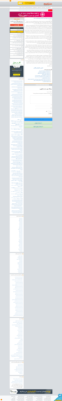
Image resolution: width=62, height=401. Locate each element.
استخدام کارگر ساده (20, 258)
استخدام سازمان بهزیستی (20, 335)
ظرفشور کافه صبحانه (18, 35)
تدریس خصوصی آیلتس (17, 380)
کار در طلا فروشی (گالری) (17, 48)
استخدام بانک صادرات (20, 330)
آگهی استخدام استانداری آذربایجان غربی (18, 289)
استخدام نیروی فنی (19, 52)
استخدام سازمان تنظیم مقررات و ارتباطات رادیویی (17, 355)
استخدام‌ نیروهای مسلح (30, 396)
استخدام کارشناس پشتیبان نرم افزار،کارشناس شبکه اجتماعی (42, 76)
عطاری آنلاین (21, 384)
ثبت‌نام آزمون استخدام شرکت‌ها (21, 398)
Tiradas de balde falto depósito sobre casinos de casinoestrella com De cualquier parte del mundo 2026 (17, 208)
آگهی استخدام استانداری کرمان (19, 283)
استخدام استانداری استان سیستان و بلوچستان (17, 279)
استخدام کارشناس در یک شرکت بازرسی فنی (44, 70)
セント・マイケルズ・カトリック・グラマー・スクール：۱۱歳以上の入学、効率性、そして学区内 (17, 129)
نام (51, 104)
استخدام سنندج (21, 239)
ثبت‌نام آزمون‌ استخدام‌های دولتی (47, 398)
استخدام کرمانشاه (20, 241)
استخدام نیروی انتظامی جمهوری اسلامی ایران (17, 324)
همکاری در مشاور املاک (18, 40)
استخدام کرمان (21, 240)
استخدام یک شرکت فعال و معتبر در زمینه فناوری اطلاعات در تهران (42, 80)
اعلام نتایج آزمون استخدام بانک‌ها (39, 400)
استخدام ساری (21, 246)
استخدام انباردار (21, 268)
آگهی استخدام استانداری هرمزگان (19, 287)
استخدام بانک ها (43, 7)
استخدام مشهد (21, 219)
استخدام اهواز (21, 232)
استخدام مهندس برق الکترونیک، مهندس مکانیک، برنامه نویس (42, 75)
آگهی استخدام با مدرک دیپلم (19, 366)
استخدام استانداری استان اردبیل (19, 278)
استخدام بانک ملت (20, 328)
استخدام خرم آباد (21, 245)
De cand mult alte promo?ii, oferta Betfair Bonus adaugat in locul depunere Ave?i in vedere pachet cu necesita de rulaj (17, 97)
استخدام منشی (21, 261)
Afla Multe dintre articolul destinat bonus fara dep (41, 10)
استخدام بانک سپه (20, 331)
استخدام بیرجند (21, 230)
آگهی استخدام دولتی (20, 364)
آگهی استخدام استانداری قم (19, 304)
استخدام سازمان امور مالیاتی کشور (19, 344)
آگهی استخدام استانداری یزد (19, 311)
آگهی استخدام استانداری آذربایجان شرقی (18, 291)
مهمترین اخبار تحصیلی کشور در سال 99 (18, 378)
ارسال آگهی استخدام (48, 7)
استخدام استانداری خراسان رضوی (19, 281)
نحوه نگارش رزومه (20, 372)
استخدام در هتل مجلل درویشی (46, 78)
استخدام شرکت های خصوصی (28, 7)
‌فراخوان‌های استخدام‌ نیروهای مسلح (29, 397)
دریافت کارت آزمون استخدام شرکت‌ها (20, 399)
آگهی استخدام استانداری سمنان (19, 308)
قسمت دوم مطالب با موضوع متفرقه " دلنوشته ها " (17, 382)
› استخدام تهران (38, 123)
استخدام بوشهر (21, 228)
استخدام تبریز (21, 226)
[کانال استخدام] (57, 397)
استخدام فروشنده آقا (18, 54)
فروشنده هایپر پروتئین (18, 50)
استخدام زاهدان (21, 235)
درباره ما (20, 7)
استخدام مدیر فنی (20, 272)
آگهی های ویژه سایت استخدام (19, 320)
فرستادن (50, 113)
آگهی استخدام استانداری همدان (19, 312)
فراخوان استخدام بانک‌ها (40, 397)
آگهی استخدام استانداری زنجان (19, 296)
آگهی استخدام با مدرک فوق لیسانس (18, 369)
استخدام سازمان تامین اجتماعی (19, 326)
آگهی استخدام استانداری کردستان (19, 277)
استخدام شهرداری (20, 341)
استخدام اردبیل (21, 223)
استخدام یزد (21, 251)
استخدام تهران (39, 7)
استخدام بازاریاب (21, 265)
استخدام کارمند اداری (20, 262)
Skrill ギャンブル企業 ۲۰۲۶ (19, 166)
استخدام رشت (21, 243)
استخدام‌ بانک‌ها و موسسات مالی (38, 396)
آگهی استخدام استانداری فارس (19, 282)
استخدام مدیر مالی (20, 270)
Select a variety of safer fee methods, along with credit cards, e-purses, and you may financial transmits (17, 149)
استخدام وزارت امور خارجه (19, 352)
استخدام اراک (21, 247)
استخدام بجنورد (21, 231)
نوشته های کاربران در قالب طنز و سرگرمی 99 (17, 381)
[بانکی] (31, 391)
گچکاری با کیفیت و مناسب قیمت (17, 46)
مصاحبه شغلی (21, 373)
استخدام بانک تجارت (20, 336)
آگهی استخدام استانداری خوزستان (19, 300)
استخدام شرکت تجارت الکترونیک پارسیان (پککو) (44, 73)
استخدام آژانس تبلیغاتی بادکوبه (46, 74)
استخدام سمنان (21, 234)
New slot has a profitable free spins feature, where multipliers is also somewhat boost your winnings (17, 168)
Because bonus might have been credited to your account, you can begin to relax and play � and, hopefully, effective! (17, 157)
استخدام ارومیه (21, 227)
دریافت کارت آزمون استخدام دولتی (47, 399)
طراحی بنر (21, 380)
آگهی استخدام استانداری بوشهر (19, 293)
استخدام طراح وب (20, 264)
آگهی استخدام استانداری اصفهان (19, 294)
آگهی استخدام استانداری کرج (19, 295)
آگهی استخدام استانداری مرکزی (19, 286)
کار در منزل (14, 397)
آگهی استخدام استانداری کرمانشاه (19, 314)
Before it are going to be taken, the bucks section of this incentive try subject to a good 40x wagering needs (17, 142)
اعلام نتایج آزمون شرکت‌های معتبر (21, 400)
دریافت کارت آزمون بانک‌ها (39, 399)
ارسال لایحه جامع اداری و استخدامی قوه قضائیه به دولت (43, 18)
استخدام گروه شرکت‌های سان (46, 81)
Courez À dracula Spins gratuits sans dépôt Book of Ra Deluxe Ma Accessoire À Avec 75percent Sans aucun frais (17, 201)
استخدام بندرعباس (20, 249)
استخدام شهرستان (35, 7)
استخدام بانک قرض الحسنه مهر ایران (18, 353)
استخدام (47, 4)
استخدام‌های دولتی (48, 396)
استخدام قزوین (21, 236)
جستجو (17, 31)
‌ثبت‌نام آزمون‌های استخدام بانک (39, 398)
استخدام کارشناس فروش (20, 259)
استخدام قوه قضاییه (20, 334)
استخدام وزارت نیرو (20, 327)
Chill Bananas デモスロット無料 (19, 190)
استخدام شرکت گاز (20, 351)
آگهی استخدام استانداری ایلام (19, 290)
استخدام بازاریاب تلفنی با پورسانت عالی (17, 43)
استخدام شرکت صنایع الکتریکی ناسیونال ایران (44, 72)
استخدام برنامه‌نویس (13, 399)
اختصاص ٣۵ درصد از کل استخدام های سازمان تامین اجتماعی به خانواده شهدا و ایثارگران (39, 79)
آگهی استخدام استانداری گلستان (19, 303)
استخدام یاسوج (21, 244)
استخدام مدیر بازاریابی (20, 269)
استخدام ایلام (21, 224)
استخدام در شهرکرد (20, 229)
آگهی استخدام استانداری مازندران (19, 307)
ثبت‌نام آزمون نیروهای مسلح (30, 398)
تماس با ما (23, 7)
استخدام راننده (21, 260)
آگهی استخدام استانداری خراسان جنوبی (18, 302)
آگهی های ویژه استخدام (16, 28)
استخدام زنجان (21, 233)
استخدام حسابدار (21, 255)
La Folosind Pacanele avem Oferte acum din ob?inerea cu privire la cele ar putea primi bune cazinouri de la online (17, 84)
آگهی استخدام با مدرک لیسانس (19, 370)
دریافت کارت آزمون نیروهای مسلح (29, 399)
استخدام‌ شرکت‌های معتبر (21, 396)
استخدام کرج (21, 222)
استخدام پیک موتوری (20, 263)
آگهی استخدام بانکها (20, 365)
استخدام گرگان (21, 242)
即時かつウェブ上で (20, 119)
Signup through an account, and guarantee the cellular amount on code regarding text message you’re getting (17, 145)
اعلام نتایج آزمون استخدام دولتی (47, 400)
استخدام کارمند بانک (20, 271)
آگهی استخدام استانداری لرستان (19, 298)
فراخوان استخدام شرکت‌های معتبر (20, 397)
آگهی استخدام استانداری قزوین (19, 310)
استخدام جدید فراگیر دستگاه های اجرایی (18, 322)
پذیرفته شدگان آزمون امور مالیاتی (19, 338)
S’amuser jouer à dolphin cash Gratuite (18, 196)
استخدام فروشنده (20, 266)
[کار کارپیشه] (31, 14)
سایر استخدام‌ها (13, 396)
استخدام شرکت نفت (20, 347)
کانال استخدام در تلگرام (38, 119)
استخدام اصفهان (21, 220)
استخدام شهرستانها (38, 127)
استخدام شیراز (21, 221)
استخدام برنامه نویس (20, 257)
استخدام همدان (21, 250)
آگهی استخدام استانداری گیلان (19, 306)
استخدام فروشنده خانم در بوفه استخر (17, 38)
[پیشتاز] (26, 3)
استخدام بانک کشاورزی (20, 343)
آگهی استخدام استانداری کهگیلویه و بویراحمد (17, 285)
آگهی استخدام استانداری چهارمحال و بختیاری (17, 299)
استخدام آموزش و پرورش (20, 323)
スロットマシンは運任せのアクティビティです (17, 108)
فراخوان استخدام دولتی (48, 397)
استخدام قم (21, 238)
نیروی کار (20, 33)
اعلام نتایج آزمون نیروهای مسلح (30, 400)
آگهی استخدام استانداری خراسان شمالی (18, 315)
